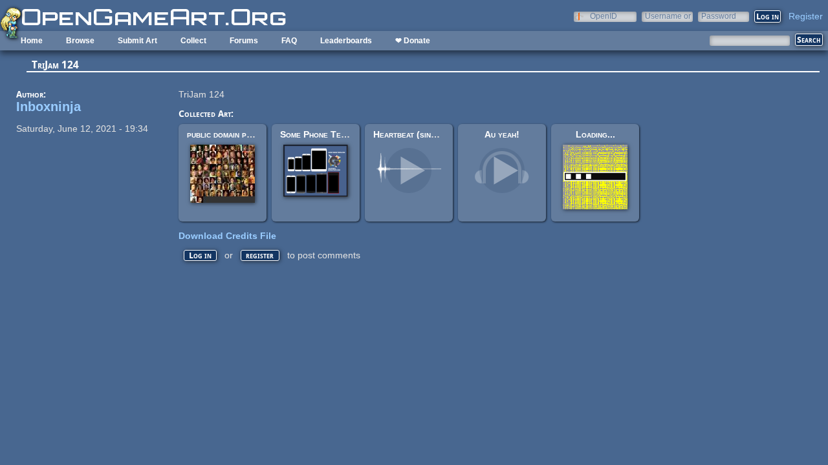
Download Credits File (227, 236)
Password (718, 16)
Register (806, 16)
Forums (244, 40)
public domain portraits (233, 134)
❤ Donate (412, 40)
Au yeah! (502, 134)
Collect (193, 40)
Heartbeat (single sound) (423, 134)
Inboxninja (48, 106)
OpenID (603, 16)
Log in (200, 255)
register (260, 255)
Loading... (595, 134)
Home (32, 40)
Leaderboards (346, 40)
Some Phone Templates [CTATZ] (344, 134)
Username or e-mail (668, 16)
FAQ (289, 40)
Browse (80, 40)
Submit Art (137, 40)
